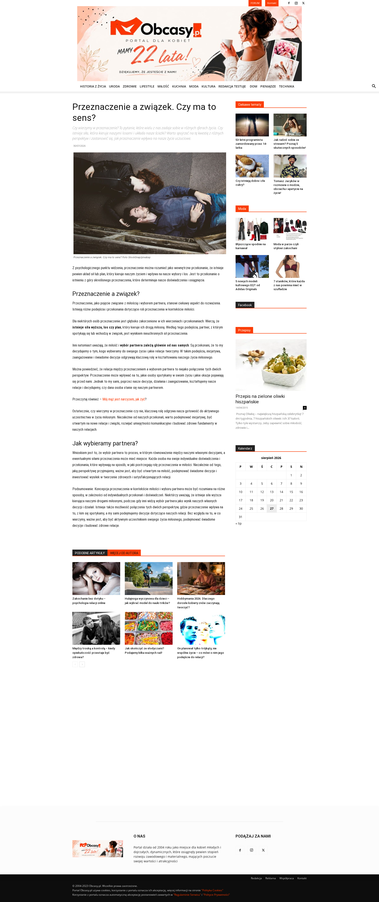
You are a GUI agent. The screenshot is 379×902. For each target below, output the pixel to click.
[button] (373, 87)
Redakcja (256, 878)
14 (281, 492)
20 (272, 500)
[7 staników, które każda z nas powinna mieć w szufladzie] (290, 266)
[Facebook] (289, 3)
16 (301, 492)
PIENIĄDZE (268, 86)
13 (272, 492)
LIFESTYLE (147, 86)
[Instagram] (296, 3)
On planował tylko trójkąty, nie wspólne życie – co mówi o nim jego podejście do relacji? (200, 653)
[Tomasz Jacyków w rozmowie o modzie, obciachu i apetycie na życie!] (290, 166)
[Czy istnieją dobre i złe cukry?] (252, 166)
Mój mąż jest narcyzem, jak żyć (123, 399)
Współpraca (286, 878)
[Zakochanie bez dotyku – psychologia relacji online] (96, 578)
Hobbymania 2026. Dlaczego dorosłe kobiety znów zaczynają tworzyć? (198, 603)
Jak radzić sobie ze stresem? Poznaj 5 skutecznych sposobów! (290, 143)
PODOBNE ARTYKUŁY (90, 553)
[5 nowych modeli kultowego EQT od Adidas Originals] (252, 266)
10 (240, 492)
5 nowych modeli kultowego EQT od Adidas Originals (248, 285)
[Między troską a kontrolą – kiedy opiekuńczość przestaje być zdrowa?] (96, 628)
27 (272, 508)
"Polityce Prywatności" (216, 895)
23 (301, 500)
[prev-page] (75, 664)
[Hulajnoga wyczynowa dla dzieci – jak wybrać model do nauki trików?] (149, 578)
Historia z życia (93, 86)
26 (262, 508)
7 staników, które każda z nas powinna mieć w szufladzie (289, 285)
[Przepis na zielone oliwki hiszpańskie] (271, 365)
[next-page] (82, 664)
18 (251, 500)
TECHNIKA (286, 86)
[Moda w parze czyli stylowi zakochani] (290, 229)
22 (291, 500)
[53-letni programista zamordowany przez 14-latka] (252, 125)
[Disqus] (148, 737)
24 (240, 508)
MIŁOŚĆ (163, 86)
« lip (239, 523)
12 (262, 492)
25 (251, 508)
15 (291, 492)
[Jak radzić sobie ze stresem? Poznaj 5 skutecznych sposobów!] (290, 125)
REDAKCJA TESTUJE (232, 86)
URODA (114, 86)
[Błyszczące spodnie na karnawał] (252, 229)
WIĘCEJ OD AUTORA (124, 553)
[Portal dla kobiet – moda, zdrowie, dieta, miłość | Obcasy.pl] (189, 43)
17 (240, 500)
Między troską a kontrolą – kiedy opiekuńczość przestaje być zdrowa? (93, 653)
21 (281, 500)
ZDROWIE (130, 86)
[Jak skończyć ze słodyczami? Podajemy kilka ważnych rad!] (149, 628)
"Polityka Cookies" (212, 890)
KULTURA (208, 86)
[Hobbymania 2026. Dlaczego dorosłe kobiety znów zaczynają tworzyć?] (201, 578)
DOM (253, 86)
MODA (193, 86)
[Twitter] (303, 3)
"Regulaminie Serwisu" (187, 895)
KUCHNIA (179, 86)
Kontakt (302, 878)
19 (262, 500)
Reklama (270, 878)
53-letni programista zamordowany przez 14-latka (251, 143)
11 (251, 492)
